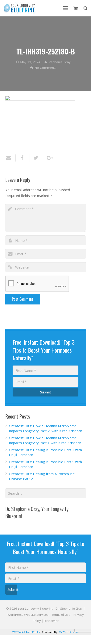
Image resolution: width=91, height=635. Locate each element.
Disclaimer (51, 621)
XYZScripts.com (69, 632)
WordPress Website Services (28, 614)
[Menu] (65, 8)
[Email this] (10, 158)
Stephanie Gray (59, 62)
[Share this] (22, 158)
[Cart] (76, 8)
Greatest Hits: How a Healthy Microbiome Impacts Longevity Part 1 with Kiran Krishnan (45, 440)
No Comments (45, 67)
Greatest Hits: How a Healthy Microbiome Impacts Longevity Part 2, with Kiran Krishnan (45, 428)
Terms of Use (61, 614)
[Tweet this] (36, 158)
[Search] (85, 8)
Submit (45, 392)
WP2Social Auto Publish (26, 632)
